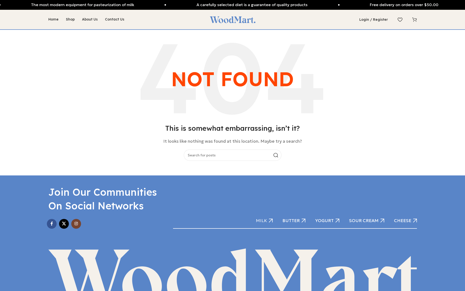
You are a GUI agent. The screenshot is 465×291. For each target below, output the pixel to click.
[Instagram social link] (76, 224)
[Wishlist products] (400, 19)
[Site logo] (233, 19)
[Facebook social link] (52, 224)
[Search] (275, 155)
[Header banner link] (232, 5)
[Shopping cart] (414, 19)
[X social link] (64, 224)
